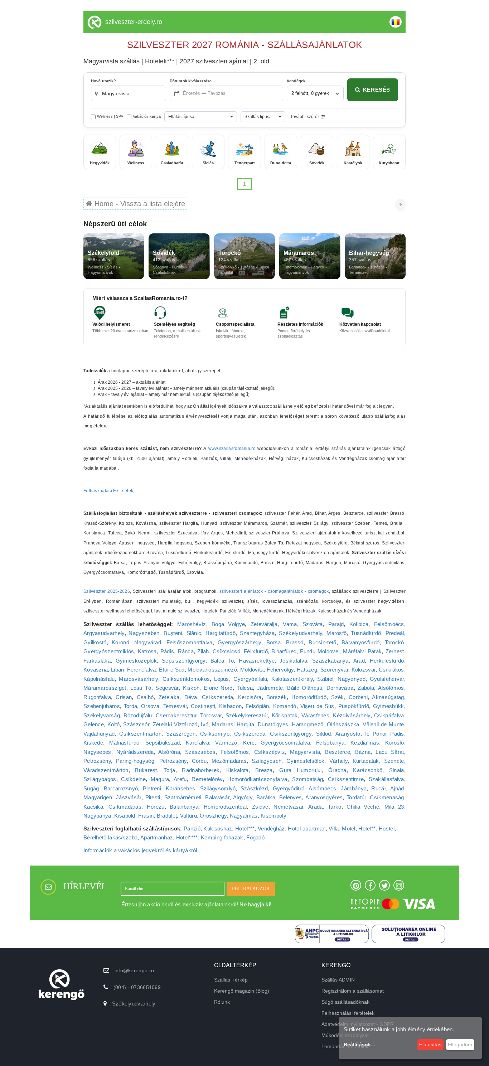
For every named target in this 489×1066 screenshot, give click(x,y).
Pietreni (152, 788)
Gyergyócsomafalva (285, 743)
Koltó (113, 724)
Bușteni (173, 633)
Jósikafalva (293, 661)
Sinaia (396, 770)
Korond (120, 642)
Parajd (336, 624)
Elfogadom (460, 1044)
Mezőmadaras (229, 761)
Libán (117, 670)
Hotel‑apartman (306, 828)
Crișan (124, 697)
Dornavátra (340, 688)
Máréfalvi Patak (362, 651)
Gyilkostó (95, 642)
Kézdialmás (364, 743)
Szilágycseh (266, 761)
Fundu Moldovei (319, 651)
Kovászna (95, 670)
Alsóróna (169, 752)
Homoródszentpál (225, 807)
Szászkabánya (330, 661)
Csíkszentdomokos (186, 679)
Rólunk (222, 1002)
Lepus (221, 679)
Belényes (290, 797)
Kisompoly (273, 816)
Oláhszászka (343, 724)
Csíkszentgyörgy (290, 734)
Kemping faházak (222, 837)
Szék (337, 697)
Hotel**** (187, 837)
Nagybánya (97, 816)
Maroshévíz (191, 624)
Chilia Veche (363, 807)
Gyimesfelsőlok (305, 761)
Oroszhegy (213, 816)
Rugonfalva (97, 697)
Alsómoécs (322, 788)
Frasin (146, 816)
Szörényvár (334, 670)
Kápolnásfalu (99, 679)
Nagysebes (97, 752)
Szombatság (307, 779)
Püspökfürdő (353, 706)
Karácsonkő (367, 770)
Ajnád (397, 788)
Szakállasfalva (386, 779)
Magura (160, 779)
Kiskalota (237, 770)
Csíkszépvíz (269, 752)
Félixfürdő (256, 651)
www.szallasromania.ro (232, 448)
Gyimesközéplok (136, 661)
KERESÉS (376, 90)
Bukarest (146, 770)
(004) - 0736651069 (137, 987)
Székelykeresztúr (247, 715)
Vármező (226, 743)
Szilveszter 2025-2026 (106, 591)
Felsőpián (257, 706)
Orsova (150, 706)
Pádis (167, 651)
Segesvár (166, 688)
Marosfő (336, 633)
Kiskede (93, 743)
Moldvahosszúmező (212, 670)
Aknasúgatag (388, 697)
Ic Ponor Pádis (384, 734)
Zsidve (260, 807)
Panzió (192, 828)
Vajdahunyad (99, 734)
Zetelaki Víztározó (175, 724)
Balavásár (217, 797)
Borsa (273, 642)
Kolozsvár (364, 670)
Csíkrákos (391, 670)
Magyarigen (97, 797)
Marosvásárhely (138, 679)
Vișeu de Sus (317, 706)
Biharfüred (283, 651)
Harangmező (307, 724)
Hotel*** (245, 828)
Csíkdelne (133, 779)
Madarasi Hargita (233, 724)
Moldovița (252, 670)
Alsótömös (391, 688)
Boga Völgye (228, 624)
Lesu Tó (140, 688)
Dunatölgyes (273, 724)
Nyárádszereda (135, 752)
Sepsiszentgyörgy (183, 661)
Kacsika (93, 807)
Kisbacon (230, 706)
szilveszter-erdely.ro (133, 21)
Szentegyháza (257, 633)
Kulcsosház (217, 828)
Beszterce (337, 752)
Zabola (366, 688)
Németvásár (288, 807)
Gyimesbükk (388, 706)
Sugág (91, 788)
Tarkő (335, 807)
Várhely (338, 761)
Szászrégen (180, 734)
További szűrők (305, 116)
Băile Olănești (304, 688)
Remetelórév (207, 779)
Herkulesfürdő (387, 661)
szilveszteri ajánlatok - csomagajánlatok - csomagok (274, 591)
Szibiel (325, 679)
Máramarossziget (104, 688)
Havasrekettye (257, 661)
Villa (334, 828)
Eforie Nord (218, 688)
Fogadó (255, 837)
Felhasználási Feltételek (108, 490)
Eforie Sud (171, 670)
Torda (130, 706)
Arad (359, 661)
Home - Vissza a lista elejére (138, 204)
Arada (315, 807)
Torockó (394, 642)
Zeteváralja (264, 624)
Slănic (194, 633)
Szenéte (394, 761)
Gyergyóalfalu (250, 679)
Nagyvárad (147, 642)
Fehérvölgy (280, 670)
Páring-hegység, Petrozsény (151, 761)
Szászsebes (200, 752)
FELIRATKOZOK (251, 888)
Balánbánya (184, 807)
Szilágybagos (99, 779)
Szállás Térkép (231, 980)
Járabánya (354, 788)
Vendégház (271, 828)
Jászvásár (128, 797)
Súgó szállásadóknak (345, 1002)
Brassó (295, 642)
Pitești (152, 797)
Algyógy (242, 797)
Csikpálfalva (389, 715)
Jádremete (270, 688)
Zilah (203, 651)
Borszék (276, 697)
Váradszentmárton (106, 770)
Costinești (203, 706)
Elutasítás (430, 1044)
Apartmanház (156, 837)
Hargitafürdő (220, 633)
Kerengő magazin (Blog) (241, 991)
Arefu (180, 779)
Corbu (199, 761)
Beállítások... (359, 1044)
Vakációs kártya (147, 116)
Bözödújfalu (138, 715)
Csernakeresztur (176, 715)
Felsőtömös (235, 752)
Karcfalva (197, 743)
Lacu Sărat (390, 752)
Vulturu (188, 816)
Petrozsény (97, 761)
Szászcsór (136, 724)
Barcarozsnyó (121, 788)
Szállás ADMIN (338, 980)
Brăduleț (167, 816)
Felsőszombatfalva (189, 642)
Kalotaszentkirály (292, 679)
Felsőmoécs (389, 624)
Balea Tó (222, 661)
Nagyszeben (144, 633)
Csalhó (145, 697)
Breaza (264, 770)
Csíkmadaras (124, 807)
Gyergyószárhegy (239, 642)
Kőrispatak (285, 715)
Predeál (395, 633)
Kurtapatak (366, 761)
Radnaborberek (200, 770)
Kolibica (358, 624)
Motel (348, 828)
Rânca (186, 651)
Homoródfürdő (308, 697)
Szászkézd (254, 788)
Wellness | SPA (110, 116)
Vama (290, 624)
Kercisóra (250, 697)
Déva (190, 697)
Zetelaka (169, 697)
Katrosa (147, 651)
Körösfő (394, 743)
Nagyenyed (351, 679)
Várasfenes (315, 715)
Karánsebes (180, 788)
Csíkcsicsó (226, 651)
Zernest (395, 651)
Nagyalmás (244, 816)
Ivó (204, 724)
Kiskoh (191, 688)
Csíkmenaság (387, 797)
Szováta (312, 624)
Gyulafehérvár (387, 679)
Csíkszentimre (346, 779)
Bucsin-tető (322, 642)
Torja (169, 770)
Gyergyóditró (289, 788)
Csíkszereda (217, 697)
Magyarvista (305, 752)
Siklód (323, 734)
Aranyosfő (347, 734)
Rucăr (378, 788)
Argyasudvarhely (104, 633)
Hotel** (367, 828)
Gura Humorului (300, 770)
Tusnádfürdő (366, 633)
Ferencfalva (141, 670)
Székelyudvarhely (300, 633)
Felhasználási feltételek (347, 1013)
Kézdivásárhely (351, 715)
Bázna (363, 752)
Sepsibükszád (162, 743)
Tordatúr (356, 797)
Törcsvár (211, 715)
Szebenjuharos (101, 706)
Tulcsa (245, 688)
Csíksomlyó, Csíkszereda (232, 734)
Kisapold (124, 816)
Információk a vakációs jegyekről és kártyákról (140, 850)
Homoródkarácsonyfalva (257, 779)
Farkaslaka (97, 661)
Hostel (386, 828)
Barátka (265, 797)
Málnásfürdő (124, 743)
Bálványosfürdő (360, 642)
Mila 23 (394, 807)
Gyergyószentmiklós (108, 651)
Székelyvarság (101, 715)
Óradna (337, 770)
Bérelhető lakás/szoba (110, 837)
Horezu (156, 807)
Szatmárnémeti (183, 797)
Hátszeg (307, 670)
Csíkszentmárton (140, 734)
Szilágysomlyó (218, 788)
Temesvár (175, 706)
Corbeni (358, 697)
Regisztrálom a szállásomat (352, 991)
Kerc (249, 743)
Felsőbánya (330, 743)
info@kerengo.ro (134, 970)
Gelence (93, 724)
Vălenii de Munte (383, 724)
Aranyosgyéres (324, 797)
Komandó (284, 706)
